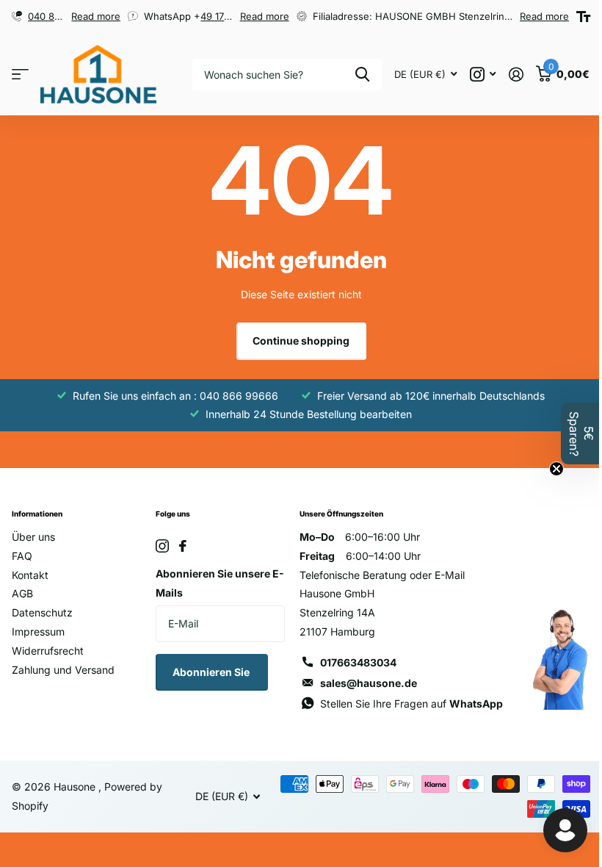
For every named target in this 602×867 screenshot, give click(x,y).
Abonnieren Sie (212, 672)
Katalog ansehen (20, 74)
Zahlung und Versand (63, 669)
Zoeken (362, 74)
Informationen (37, 513)
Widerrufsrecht (48, 650)
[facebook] (182, 546)
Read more (95, 16)
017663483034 (358, 662)
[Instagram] (162, 546)
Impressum (38, 631)
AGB (22, 593)
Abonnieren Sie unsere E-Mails (220, 583)
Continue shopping (301, 340)
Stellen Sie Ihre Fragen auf (411, 703)
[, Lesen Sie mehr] (482, 74)
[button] (581, 433)
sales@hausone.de (368, 683)
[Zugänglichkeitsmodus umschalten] (583, 16)
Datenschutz (42, 612)
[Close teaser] (556, 468)
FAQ (22, 556)
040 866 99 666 (64, 16)
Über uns (33, 536)
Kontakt (30, 575)
